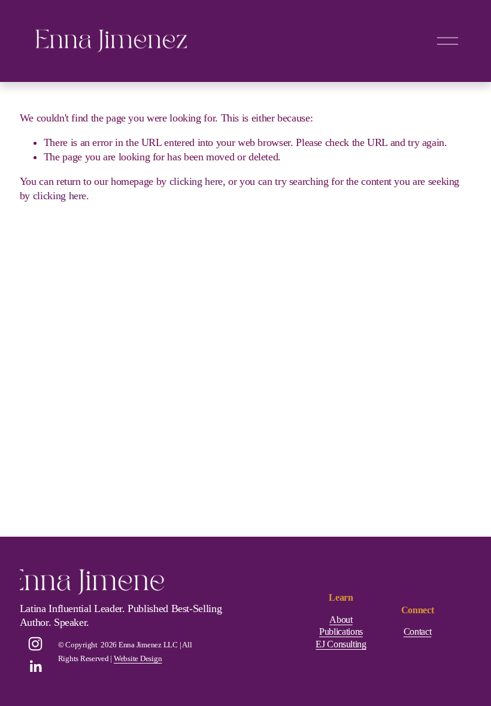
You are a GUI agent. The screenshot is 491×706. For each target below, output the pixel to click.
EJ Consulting (341, 644)
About (340, 619)
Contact (418, 631)
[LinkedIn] (35, 666)
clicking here (196, 181)
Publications (341, 631)
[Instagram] (35, 644)
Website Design (138, 659)
